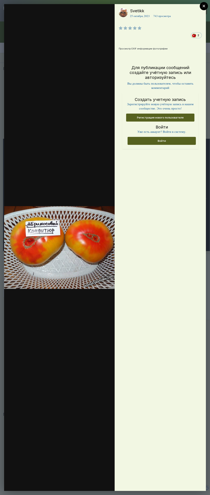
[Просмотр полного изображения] (108, 11)
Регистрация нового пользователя (160, 117)
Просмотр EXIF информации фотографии (143, 48)
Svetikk (137, 10)
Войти (162, 140)
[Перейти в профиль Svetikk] (123, 12)
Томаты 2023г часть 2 (40, 27)
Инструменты (97, 483)
